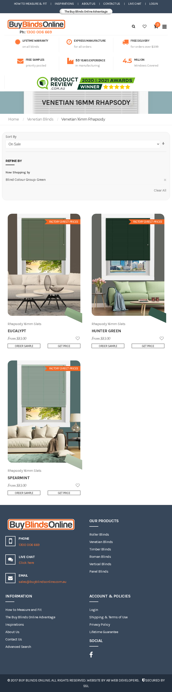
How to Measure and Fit (23, 610)
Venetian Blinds (40, 119)
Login (153, 4)
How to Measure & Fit (30, 4)
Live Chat (134, 4)
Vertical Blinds (100, 564)
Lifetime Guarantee (103, 632)
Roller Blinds (99, 534)
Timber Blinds (100, 549)
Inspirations (64, 4)
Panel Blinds (98, 571)
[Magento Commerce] (35, 24)
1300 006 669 (39, 32)
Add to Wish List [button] (77, 338)
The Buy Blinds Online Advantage (86, 11)
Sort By (11, 136)
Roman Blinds (100, 556)
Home (13, 119)
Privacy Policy (99, 624)
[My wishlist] (144, 26)
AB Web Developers (122, 680)
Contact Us (111, 4)
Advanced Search (18, 647)
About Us (88, 4)
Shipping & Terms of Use (108, 617)
